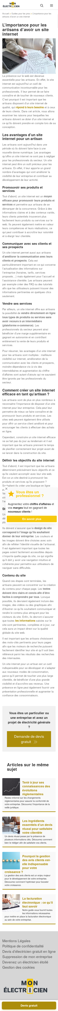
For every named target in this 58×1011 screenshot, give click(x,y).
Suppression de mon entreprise (27, 956)
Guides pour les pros (20, 13)
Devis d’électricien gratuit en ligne (29, 951)
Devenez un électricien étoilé (25, 961)
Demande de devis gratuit (29, 739)
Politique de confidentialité (23, 945)
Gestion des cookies (18, 967)
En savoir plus (31, 519)
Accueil (5, 13)
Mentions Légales (16, 940)
